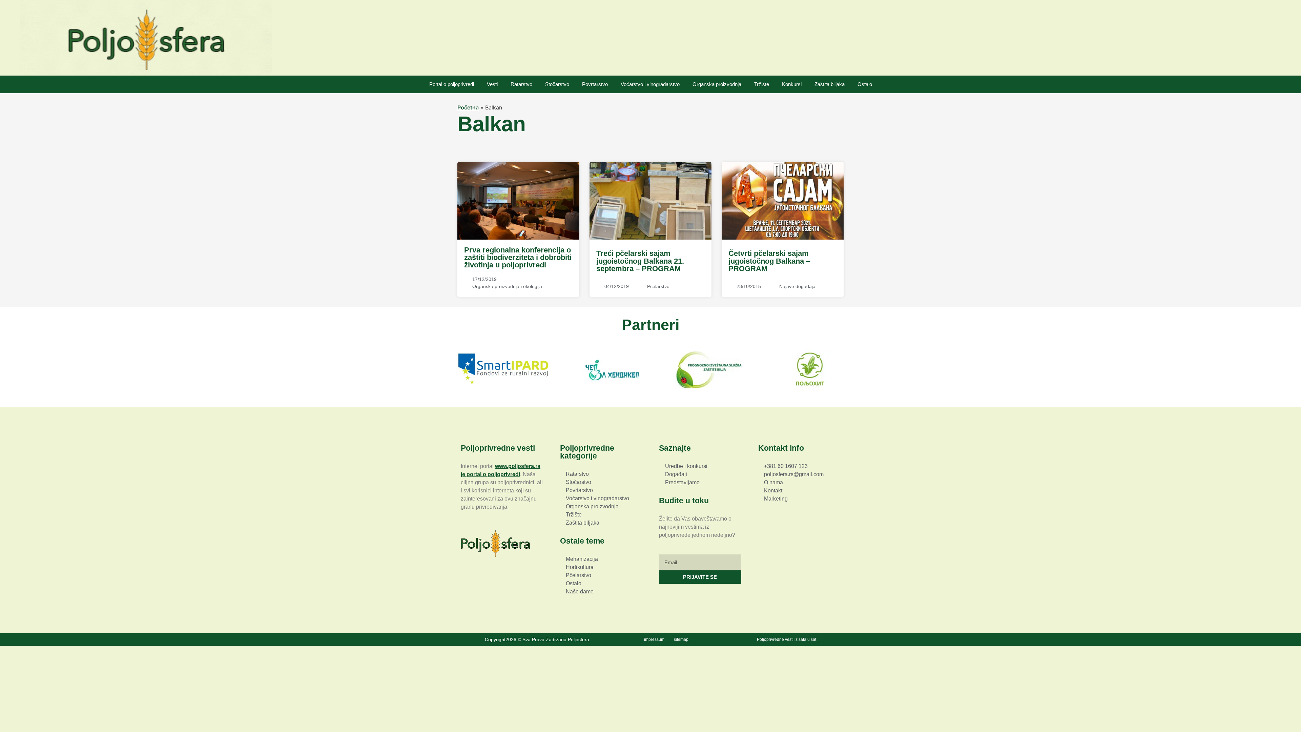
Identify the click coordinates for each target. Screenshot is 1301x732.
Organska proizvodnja (717, 84)
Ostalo (865, 84)
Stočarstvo (557, 84)
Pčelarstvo (658, 286)
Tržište (761, 84)
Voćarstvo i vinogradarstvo (650, 84)
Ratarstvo (521, 84)
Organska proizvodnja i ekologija (507, 286)
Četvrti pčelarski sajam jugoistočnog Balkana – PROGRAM (769, 261)
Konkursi (792, 84)
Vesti (492, 84)
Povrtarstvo (595, 84)
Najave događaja (797, 286)
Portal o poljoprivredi (451, 84)
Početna (468, 107)
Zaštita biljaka (829, 84)
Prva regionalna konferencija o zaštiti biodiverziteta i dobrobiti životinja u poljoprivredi (518, 257)
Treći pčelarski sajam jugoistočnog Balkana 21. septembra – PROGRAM (640, 261)
